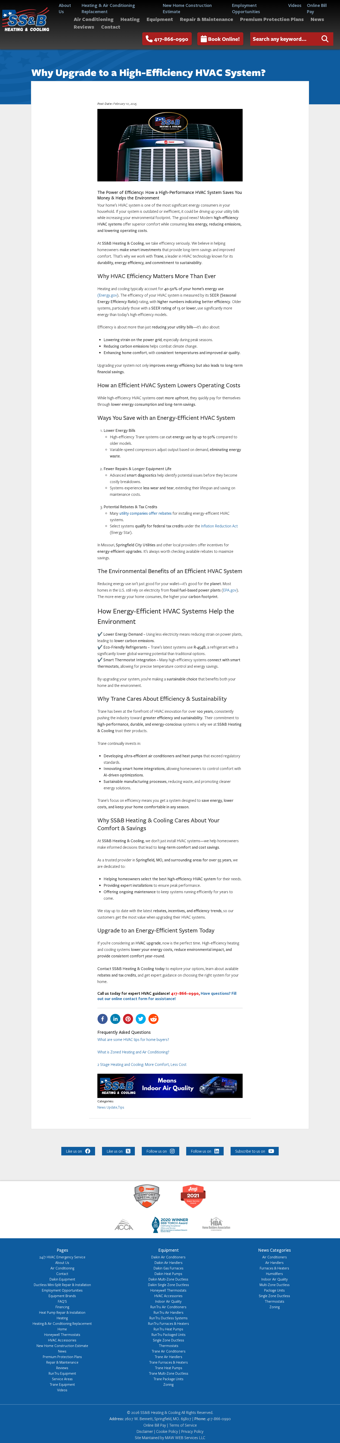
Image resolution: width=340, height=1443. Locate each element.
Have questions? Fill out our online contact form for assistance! (166, 996)
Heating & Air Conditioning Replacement (108, 8)
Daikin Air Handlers (168, 1262)
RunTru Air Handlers (168, 1312)
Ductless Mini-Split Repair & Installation (62, 1284)
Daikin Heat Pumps (168, 1273)
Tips (121, 1107)
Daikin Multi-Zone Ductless (168, 1279)
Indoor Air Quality (168, 1301)
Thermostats (168, 1345)
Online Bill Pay (317, 8)
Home (62, 1329)
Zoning (168, 1384)
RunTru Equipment (62, 1373)
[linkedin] (116, 1019)
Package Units (274, 1290)
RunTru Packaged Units (168, 1334)
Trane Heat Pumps (168, 1367)
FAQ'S (62, 1301)
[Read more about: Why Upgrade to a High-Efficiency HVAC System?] (170, 1096)
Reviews (84, 26)
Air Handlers (274, 1262)
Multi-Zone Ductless (275, 1284)
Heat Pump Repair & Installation (62, 1312)
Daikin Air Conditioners (168, 1257)
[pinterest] (129, 1019)
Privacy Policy (192, 1431)
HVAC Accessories (62, 1340)
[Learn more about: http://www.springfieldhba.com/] (216, 1225)
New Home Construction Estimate (187, 8)
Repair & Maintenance (206, 19)
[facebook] (103, 1019)
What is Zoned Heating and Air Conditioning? (133, 1052)
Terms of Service (183, 1425)
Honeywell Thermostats (62, 1334)
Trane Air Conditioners (168, 1351)
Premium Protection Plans (272, 19)
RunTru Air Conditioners (168, 1307)
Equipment (160, 19)
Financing (62, 1307)
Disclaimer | (145, 1431)
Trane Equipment (62, 1384)
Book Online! (224, 38)
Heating (130, 19)
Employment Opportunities (246, 8)
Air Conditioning (94, 19)
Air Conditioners (274, 1257)
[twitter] (142, 1019)
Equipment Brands (62, 1295)
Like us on (74, 1151)
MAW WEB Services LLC (185, 1437)
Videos (294, 5)
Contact (110, 26)
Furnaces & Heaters (274, 1268)
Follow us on (156, 1151)
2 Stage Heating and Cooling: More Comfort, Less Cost (141, 1064)
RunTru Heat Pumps (168, 1329)
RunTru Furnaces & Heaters (168, 1323)
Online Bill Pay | (156, 1425)
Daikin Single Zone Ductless (168, 1284)
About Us (65, 8)
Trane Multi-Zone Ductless (168, 1373)
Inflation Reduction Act (219, 526)
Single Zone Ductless (168, 1340)
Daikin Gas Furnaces (168, 1268)
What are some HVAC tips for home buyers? (133, 1039)
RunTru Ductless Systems (168, 1318)
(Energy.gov (107, 295)
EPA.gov (230, 590)
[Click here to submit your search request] (325, 39)
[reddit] (154, 1019)
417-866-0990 (171, 38)
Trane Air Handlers (168, 1356)
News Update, (107, 1107)
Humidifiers (274, 1273)
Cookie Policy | (168, 1431)
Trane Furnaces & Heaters (168, 1362)
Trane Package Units (168, 1379)
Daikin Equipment (62, 1279)
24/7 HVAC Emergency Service (62, 1257)
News (317, 19)
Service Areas (62, 1379)
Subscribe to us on (250, 1151)
